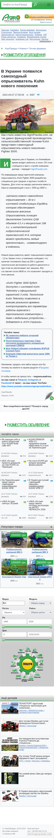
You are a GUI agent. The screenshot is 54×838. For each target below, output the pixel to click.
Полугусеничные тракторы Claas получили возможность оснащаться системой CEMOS (25, 343)
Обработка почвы (36, 710)
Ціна (4, 630)
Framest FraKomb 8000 (28, 748)
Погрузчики (31, 726)
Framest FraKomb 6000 (36, 746)
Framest (22, 746)
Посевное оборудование (29, 712)
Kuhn (12, 395)
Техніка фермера (37, 48)
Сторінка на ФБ (8, 834)
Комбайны (45, 761)
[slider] (3, 626)
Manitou (22, 726)
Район (32, 608)
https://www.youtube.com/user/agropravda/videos (26, 386)
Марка (5, 599)
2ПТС (21, 761)
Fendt (27, 761)
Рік (3, 617)
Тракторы (23, 710)
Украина (4, 395)
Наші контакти (33, 829)
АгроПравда (11, 48)
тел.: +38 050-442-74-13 (37, 831)
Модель (33, 599)
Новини (23, 48)
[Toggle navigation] (49, 5)
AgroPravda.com (39, 169)
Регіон (5, 608)
